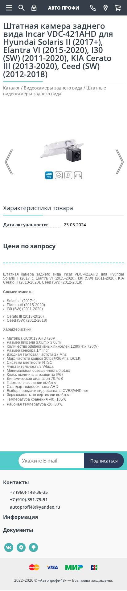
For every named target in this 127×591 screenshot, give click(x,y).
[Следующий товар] (119, 162)
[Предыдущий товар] (9, 162)
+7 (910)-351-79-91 (29, 499)
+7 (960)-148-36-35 (29, 492)
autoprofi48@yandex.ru (35, 507)
